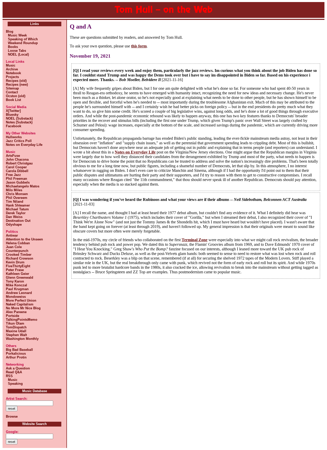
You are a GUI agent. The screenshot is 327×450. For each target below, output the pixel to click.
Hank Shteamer (18, 205)
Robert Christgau (19, 163)
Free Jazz (13, 175)
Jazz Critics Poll (19, 141)
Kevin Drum (15, 262)
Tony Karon (15, 281)
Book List (13, 100)
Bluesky (12, 115)
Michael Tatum (17, 209)
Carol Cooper (16, 167)
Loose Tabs (16, 51)
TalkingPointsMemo (21, 320)
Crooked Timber (18, 254)
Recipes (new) (17, 84)
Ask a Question (18, 368)
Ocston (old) (15, 96)
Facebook (13, 126)
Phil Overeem (16, 198)
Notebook (13, 73)
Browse (12, 416)
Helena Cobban (18, 243)
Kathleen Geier (17, 274)
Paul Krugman (17, 289)
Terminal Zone (194, 240)
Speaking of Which (22, 39)
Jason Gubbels (18, 182)
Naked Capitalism (19, 304)
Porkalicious (16, 353)
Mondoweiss (16, 297)
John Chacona (17, 159)
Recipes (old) (16, 81)
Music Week (16, 35)
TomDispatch (16, 327)
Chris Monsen (17, 194)
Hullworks (14, 137)
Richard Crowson (19, 258)
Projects (12, 77)
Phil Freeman (16, 179)
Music (10, 65)
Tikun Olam (15, 323)
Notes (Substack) (19, 122)
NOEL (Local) (17, 54)
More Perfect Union (21, 300)
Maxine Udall (16, 331)
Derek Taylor (16, 213)
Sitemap (12, 88)
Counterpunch (17, 251)
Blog (9, 31)
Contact (12, 92)
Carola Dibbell (17, 171)
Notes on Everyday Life (24, 145)
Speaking (14, 383)
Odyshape (14, 224)
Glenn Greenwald (19, 277)
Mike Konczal (16, 285)
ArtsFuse (13, 156)
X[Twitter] (13, 111)
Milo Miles (14, 190)
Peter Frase (15, 270)
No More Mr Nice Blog (23, 308)
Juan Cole (14, 247)
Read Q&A (14, 372)
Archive (12, 69)
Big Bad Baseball (19, 350)
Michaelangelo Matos (22, 186)
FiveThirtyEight (18, 266)
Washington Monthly (22, 339)
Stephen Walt (16, 335)
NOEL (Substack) (19, 118)
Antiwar (12, 235)
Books (12, 47)
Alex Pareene (16, 312)
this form (139, 46)
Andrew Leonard (19, 293)
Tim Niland (14, 201)
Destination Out (18, 221)
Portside (12, 316)
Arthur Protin (16, 357)
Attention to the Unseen (24, 239)
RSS (9, 376)
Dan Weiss (14, 217)
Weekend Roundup (22, 43)
